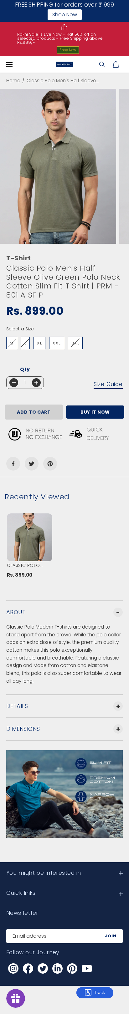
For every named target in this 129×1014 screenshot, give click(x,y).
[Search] (102, 64)
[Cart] (116, 64)
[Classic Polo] (64, 64)
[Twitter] (32, 464)
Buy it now (95, 412)
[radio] (11, 343)
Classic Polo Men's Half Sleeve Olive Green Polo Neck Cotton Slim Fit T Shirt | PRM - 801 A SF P (29, 565)
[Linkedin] (57, 969)
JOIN (110, 936)
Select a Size (20, 329)
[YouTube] (87, 969)
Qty (25, 369)
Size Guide (108, 384)
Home (13, 80)
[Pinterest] (50, 464)
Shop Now (67, 49)
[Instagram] (13, 969)
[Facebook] (13, 464)
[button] (9, 64)
